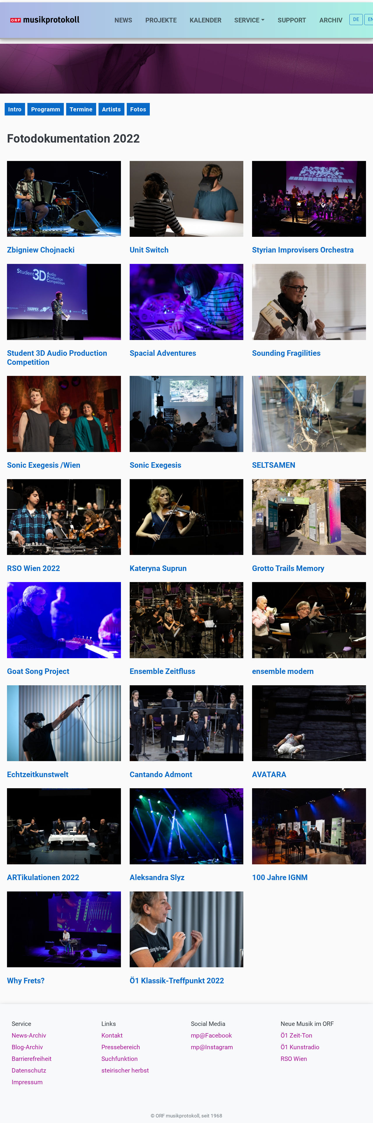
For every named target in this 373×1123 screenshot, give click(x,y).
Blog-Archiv (27, 1047)
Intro (15, 109)
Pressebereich (120, 1047)
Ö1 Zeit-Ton (296, 1035)
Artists (111, 109)
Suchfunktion (119, 1058)
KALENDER (205, 20)
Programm (45, 109)
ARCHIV (330, 20)
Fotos (138, 109)
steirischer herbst (125, 1070)
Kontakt (112, 1035)
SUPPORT (292, 20)
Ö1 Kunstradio (300, 1047)
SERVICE (246, 20)
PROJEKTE (161, 20)
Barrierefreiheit (32, 1058)
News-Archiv (29, 1035)
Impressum (27, 1082)
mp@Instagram (212, 1047)
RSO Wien (294, 1058)
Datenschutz (29, 1070)
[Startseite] (56, 20)
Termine (81, 109)
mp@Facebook (211, 1035)
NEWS (123, 20)
